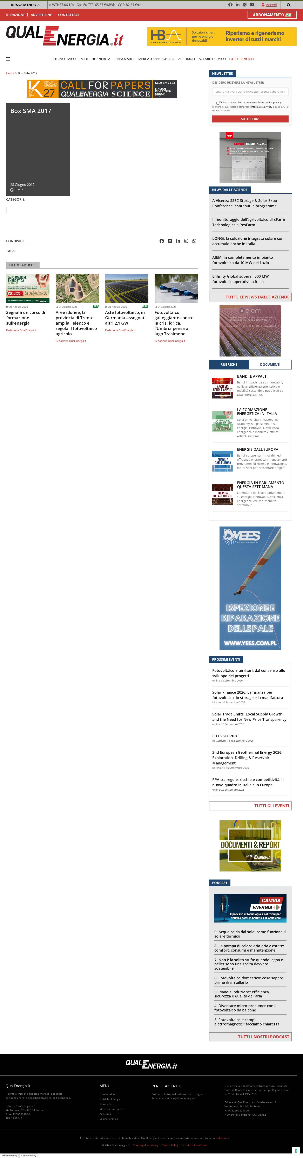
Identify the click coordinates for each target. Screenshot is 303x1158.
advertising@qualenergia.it (179, 1098)
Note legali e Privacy (146, 1145)
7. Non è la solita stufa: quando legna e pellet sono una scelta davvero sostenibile (248, 964)
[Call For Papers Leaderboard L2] (102, 88)
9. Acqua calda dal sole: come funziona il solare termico (250, 934)
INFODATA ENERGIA (25, 5)
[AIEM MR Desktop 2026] (250, 330)
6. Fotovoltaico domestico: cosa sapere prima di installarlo (248, 980)
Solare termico (212, 59)
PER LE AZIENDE (166, 1085)
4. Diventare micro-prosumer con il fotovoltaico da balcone (245, 1007)
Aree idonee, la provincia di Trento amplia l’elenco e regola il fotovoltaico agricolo (76, 323)
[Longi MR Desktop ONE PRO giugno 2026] (250, 157)
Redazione (15, 14)
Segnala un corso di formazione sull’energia (25, 318)
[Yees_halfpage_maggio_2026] (250, 588)
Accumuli (186, 59)
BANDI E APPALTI (252, 376)
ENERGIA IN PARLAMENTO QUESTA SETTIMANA (260, 485)
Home (10, 73)
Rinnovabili (124, 59)
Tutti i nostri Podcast (263, 1036)
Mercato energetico (156, 59)
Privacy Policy (9, 1155)
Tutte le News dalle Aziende (257, 297)
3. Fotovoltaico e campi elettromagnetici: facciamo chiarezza (247, 1021)
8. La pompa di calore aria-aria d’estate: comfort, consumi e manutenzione (249, 948)
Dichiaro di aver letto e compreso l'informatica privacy (250, 102)
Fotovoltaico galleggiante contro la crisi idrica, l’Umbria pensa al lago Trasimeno (174, 323)
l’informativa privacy (261, 106)
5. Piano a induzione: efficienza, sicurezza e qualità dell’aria (242, 994)
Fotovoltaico (64, 59)
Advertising (42, 14)
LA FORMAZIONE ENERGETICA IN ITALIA (257, 412)
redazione (222, 1138)
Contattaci (68, 14)
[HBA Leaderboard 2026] (222, 36)
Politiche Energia (95, 59)
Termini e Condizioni (194, 1145)
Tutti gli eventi (271, 806)
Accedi (271, 4)
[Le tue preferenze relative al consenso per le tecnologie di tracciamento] (296, 1151)
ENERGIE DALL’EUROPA (257, 449)
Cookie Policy (170, 1145)
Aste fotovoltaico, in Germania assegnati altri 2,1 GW (125, 318)
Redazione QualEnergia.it (21, 330)
